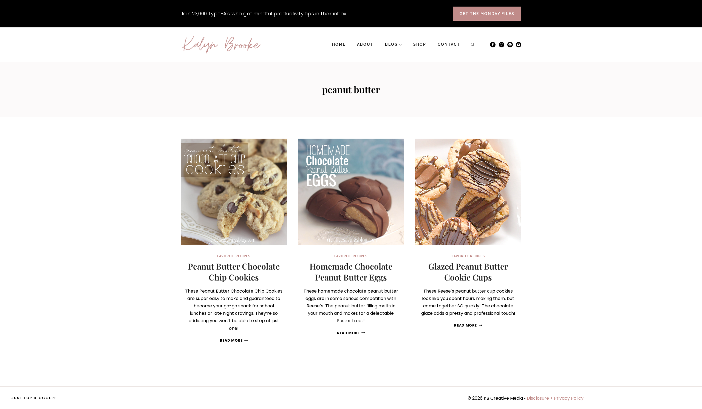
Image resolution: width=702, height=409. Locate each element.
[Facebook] (493, 44)
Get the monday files (487, 14)
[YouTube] (518, 44)
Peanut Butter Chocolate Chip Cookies (234, 272)
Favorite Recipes (233, 256)
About (365, 44)
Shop (419, 44)
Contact (449, 44)
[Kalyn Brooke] (222, 45)
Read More (234, 340)
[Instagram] (501, 44)
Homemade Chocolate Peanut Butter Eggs (351, 272)
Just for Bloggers (34, 398)
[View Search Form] (472, 44)
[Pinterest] (510, 44)
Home (339, 44)
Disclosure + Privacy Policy (555, 398)
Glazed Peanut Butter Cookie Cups (468, 272)
